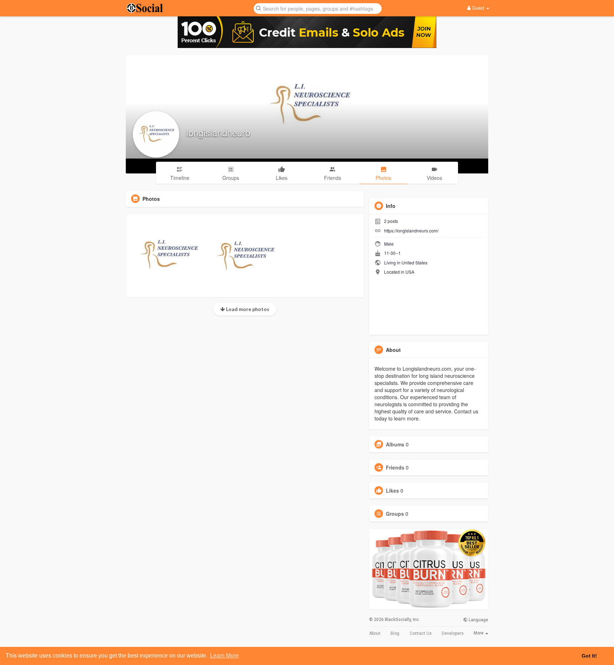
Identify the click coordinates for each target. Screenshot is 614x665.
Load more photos (247, 309)
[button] (317, 8)
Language (478, 620)
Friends (395, 467)
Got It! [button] (589, 656)
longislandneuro (218, 132)
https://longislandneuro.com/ (411, 230)
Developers (453, 633)
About (375, 633)
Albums (395, 444)
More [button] (479, 633)
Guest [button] (478, 7)
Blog (395, 633)
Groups (395, 513)
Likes (392, 490)
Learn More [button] (224, 656)
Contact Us (421, 633)
